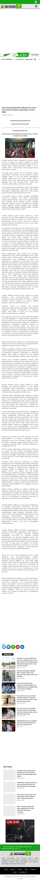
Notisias (12, 869)
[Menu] (35, 2)
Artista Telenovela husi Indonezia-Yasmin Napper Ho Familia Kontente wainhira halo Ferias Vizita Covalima (27, 686)
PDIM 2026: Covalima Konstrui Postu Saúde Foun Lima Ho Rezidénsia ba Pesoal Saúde (27, 784)
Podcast (19, 869)
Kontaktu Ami (23, 872)
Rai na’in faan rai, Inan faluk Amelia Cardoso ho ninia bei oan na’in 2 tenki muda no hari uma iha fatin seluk (27, 698)
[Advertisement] (20, 30)
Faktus (6, 869)
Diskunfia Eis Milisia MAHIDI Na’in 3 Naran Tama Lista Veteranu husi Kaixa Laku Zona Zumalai (27, 673)
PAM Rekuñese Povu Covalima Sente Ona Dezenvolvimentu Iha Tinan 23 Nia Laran (27, 722)
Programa (33, 869)
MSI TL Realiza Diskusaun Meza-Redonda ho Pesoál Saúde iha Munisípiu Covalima (25, 809)
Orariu (15, 872)
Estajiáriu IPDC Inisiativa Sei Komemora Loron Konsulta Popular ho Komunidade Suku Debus (27, 773)
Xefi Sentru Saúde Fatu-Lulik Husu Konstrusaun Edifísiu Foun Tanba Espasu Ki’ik (26, 796)
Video (26, 869)
